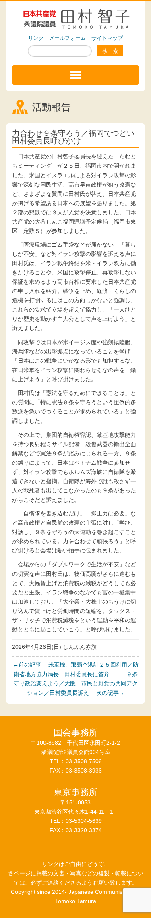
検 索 (110, 51)
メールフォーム (67, 38)
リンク (36, 38)
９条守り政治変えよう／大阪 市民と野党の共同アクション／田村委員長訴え (76, 683)
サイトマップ (107, 38)
